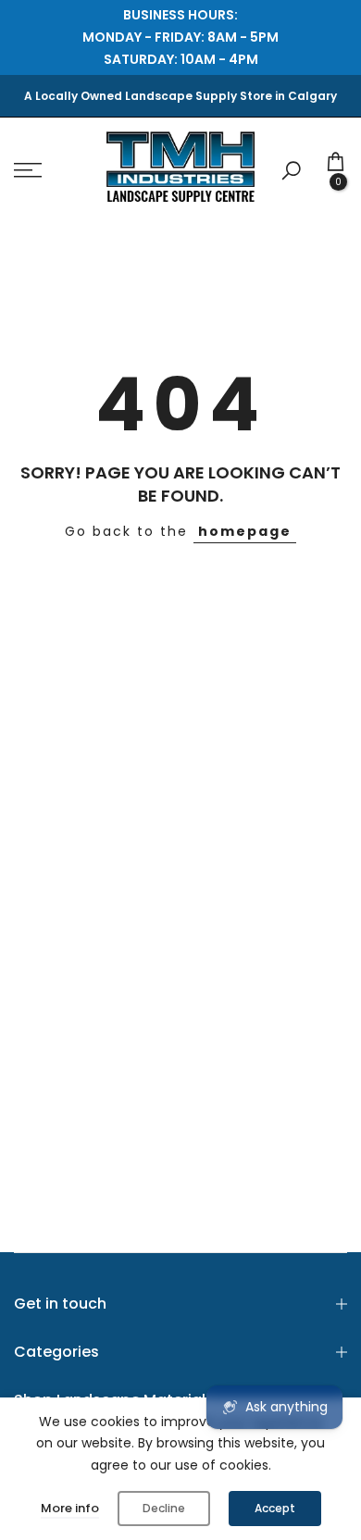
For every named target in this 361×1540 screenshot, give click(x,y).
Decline (164, 1508)
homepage (245, 531)
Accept (275, 1508)
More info (70, 1508)
